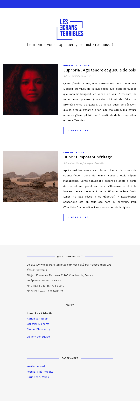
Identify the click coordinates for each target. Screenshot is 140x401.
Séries (85, 65)
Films (80, 152)
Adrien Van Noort (72, 163)
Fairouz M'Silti (70, 76)
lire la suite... (80, 130)
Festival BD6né (36, 366)
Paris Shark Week (38, 377)
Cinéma (68, 152)
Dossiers (70, 65)
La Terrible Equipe (38, 336)
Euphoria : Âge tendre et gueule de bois (99, 70)
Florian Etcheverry (38, 329)
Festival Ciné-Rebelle (40, 371)
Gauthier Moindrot (38, 323)
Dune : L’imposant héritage (87, 157)
